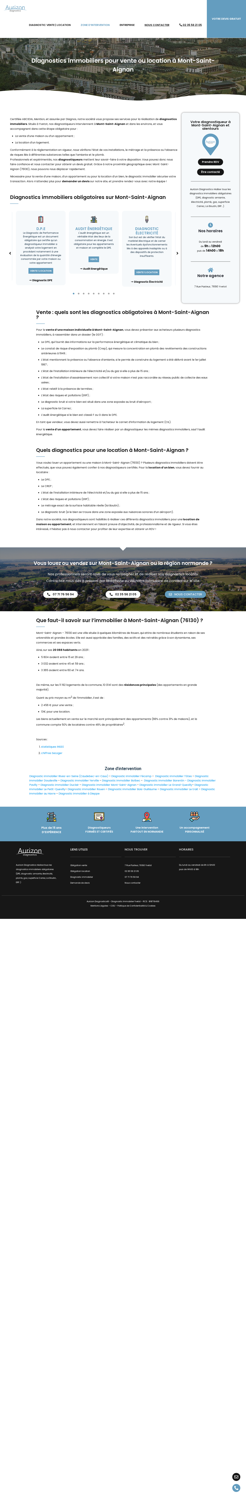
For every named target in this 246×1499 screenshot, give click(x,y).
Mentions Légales (99, 905)
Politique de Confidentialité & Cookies (136, 905)
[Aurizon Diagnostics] (15, 8)
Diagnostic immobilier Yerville (79, 780)
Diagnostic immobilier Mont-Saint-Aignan (109, 785)
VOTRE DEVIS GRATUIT (226, 19)
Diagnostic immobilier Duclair (59, 785)
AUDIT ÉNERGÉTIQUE (93, 228)
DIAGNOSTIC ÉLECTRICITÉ (147, 231)
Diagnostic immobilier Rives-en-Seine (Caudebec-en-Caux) (68, 776)
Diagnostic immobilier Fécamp (131, 776)
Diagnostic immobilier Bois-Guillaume (132, 789)
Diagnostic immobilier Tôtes (173, 776)
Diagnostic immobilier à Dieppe (79, 793)
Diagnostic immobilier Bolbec (121, 780)
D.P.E (40, 228)
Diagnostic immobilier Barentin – (165, 780)
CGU (112, 905)
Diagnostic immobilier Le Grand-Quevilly (165, 785)
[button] (10, 253)
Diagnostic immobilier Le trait (179, 789)
